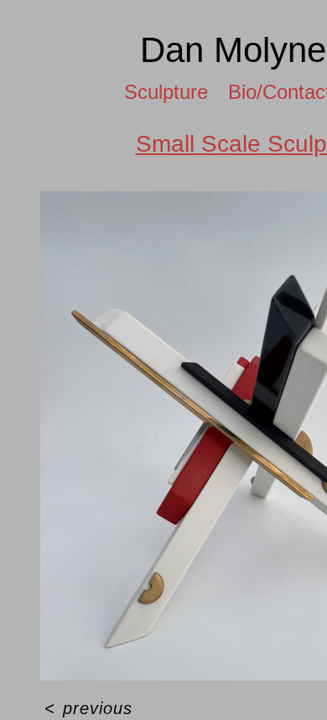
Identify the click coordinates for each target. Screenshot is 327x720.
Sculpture (159, 92)
